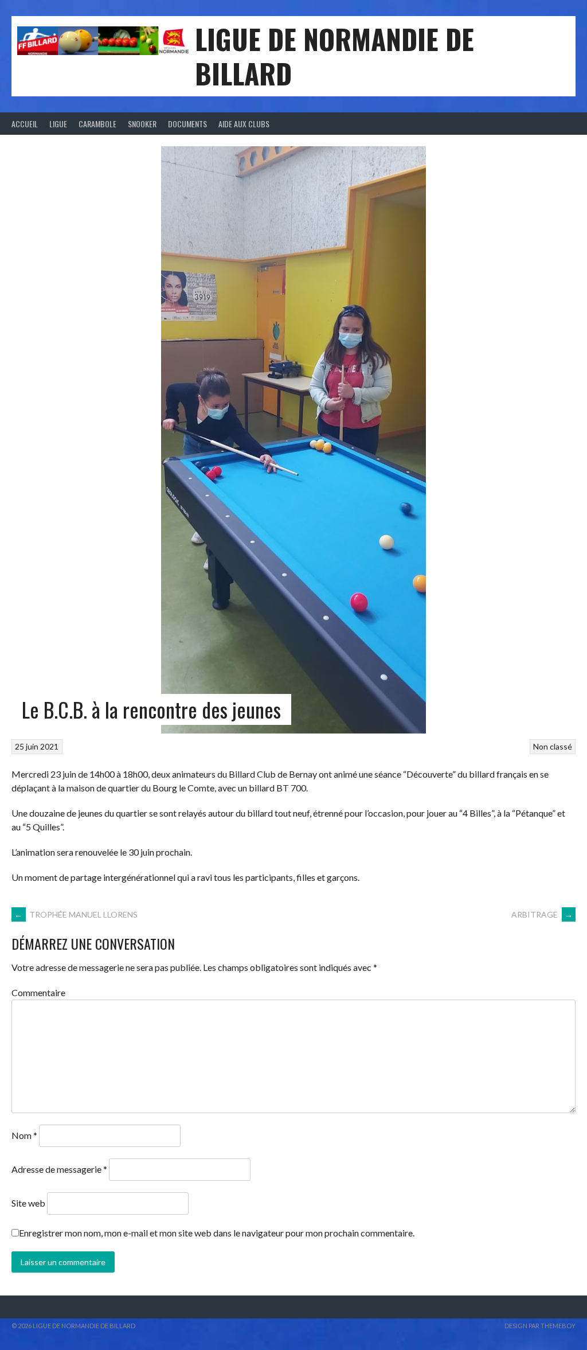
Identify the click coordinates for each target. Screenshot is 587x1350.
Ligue (58, 124)
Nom (24, 1135)
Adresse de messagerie (59, 1169)
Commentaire (38, 992)
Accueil (24, 124)
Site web (28, 1202)
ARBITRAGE (542, 914)
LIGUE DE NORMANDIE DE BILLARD (334, 55)
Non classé (552, 746)
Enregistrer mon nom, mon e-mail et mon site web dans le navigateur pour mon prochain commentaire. (216, 1232)
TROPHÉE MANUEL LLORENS (76, 914)
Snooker (142, 124)
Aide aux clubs (243, 124)
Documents (187, 124)
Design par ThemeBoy (540, 1325)
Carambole (97, 124)
